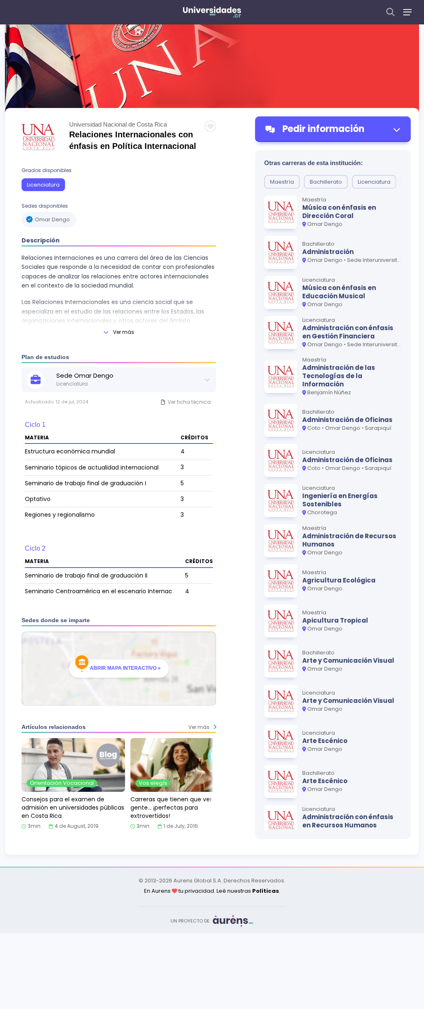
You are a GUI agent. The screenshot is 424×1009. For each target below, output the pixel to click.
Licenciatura (43, 185)
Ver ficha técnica (189, 401)
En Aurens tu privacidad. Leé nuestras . (212, 891)
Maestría (282, 182)
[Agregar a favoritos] (210, 126)
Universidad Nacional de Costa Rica (118, 124)
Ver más (123, 332)
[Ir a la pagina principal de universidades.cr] (212, 12)
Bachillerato (326, 182)
